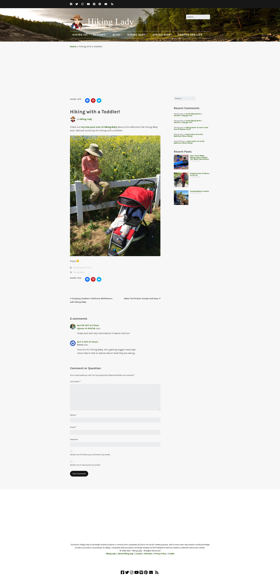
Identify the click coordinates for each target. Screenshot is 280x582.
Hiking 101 (80, 34)
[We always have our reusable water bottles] (181, 197)
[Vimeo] (94, 4)
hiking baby (78, 272)
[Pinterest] (99, 4)
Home (73, 46)
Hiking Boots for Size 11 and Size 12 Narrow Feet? (191, 128)
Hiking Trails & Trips (82, 267)
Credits (171, 553)
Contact (138, 553)
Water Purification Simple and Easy (141, 298)
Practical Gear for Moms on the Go (199, 174)
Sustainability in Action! (199, 191)
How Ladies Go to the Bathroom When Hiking (188, 135)
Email (73, 427)
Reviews (99, 34)
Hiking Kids (161, 34)
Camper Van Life (190, 34)
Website (74, 439)
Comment (75, 381)
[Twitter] (76, 4)
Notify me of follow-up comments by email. (90, 454)
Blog (116, 34)
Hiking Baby (136, 34)
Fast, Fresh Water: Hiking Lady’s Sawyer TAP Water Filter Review (199, 157)
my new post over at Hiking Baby (99, 127)
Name (73, 415)
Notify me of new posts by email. (85, 465)
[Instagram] (82, 4)
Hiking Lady (86, 119)
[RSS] (112, 4)
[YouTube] (88, 4)
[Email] (106, 4)
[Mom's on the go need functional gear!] (181, 180)
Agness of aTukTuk (86, 328)
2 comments (195, 193)
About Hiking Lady (125, 553)
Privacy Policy (160, 553)
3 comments (195, 161)
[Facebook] (72, 4)
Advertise (148, 553)
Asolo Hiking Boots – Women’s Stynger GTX (188, 115)
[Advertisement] (140, 71)
